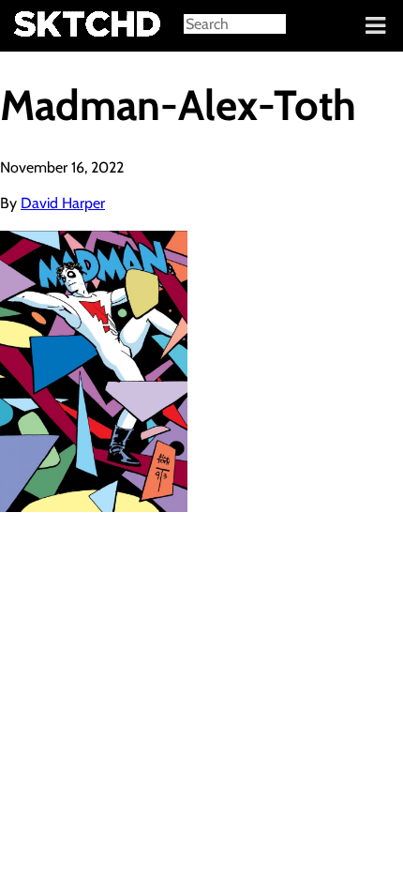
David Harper (63, 203)
